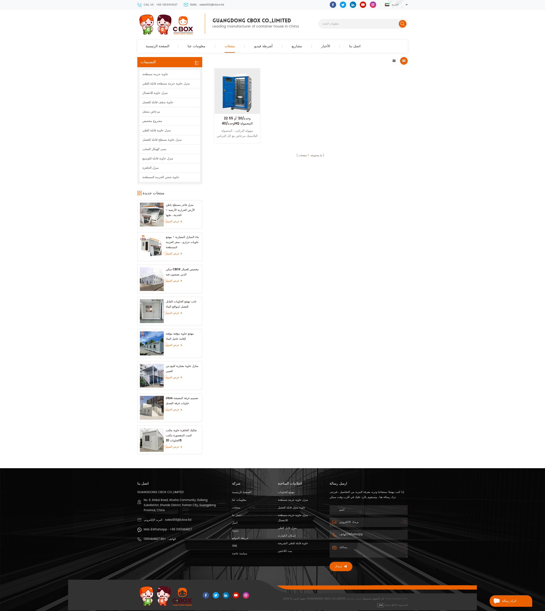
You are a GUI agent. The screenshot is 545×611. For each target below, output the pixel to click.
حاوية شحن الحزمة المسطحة (160, 177)
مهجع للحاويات (286, 492)
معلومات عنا (196, 46)
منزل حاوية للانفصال (155, 92)
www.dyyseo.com (396, 599)
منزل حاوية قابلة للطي (156, 130)
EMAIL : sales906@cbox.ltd (207, 5)
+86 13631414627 (181, 529)
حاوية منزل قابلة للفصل (291, 507)
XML (234, 546)
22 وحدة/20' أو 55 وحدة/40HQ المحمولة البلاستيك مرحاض (237, 123)
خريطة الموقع (240, 538)
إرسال (338, 566)
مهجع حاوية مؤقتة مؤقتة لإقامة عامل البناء (180, 336)
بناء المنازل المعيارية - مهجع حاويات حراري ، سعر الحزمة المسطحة (182, 242)
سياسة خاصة (239, 553)
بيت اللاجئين (285, 551)
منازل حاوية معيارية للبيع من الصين (182, 368)
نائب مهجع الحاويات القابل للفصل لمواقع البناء (181, 304)
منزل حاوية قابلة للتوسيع (157, 158)
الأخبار (325, 46)
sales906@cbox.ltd (178, 520)
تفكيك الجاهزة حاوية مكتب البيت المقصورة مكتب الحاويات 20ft (181, 435)
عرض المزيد (172, 221)
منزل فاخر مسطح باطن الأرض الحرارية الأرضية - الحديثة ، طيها (180, 210)
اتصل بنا (354, 46)
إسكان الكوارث (287, 536)
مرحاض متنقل (151, 111)
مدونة (235, 530)
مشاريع (297, 46)
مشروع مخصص (152, 121)
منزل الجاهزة (150, 167)
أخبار (235, 523)
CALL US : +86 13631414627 (161, 5)
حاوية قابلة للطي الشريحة (293, 543)
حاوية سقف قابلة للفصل (157, 102)
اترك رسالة (509, 600)
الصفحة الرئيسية (157, 46)
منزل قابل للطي (287, 528)
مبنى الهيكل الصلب (154, 149)
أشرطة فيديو (263, 46)
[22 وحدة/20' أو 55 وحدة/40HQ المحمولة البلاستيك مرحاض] (237, 91)
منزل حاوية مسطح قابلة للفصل (162, 139)
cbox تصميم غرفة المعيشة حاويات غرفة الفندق (182, 401)
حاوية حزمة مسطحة (155, 74)
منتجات (230, 46)
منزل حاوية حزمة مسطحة (293, 500)
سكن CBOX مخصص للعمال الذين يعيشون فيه (182, 272)
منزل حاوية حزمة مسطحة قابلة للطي (166, 83)
